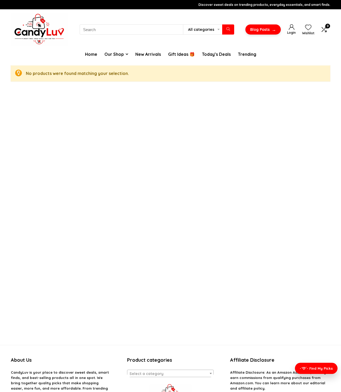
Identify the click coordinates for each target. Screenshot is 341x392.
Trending (247, 54)
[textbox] (170, 373)
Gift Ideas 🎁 (181, 54)
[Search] (228, 29)
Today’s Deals (216, 54)
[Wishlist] (308, 28)
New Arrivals (148, 54)
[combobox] (170, 373)
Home (91, 54)
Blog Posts (263, 29)
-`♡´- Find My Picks (316, 368)
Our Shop (114, 54)
